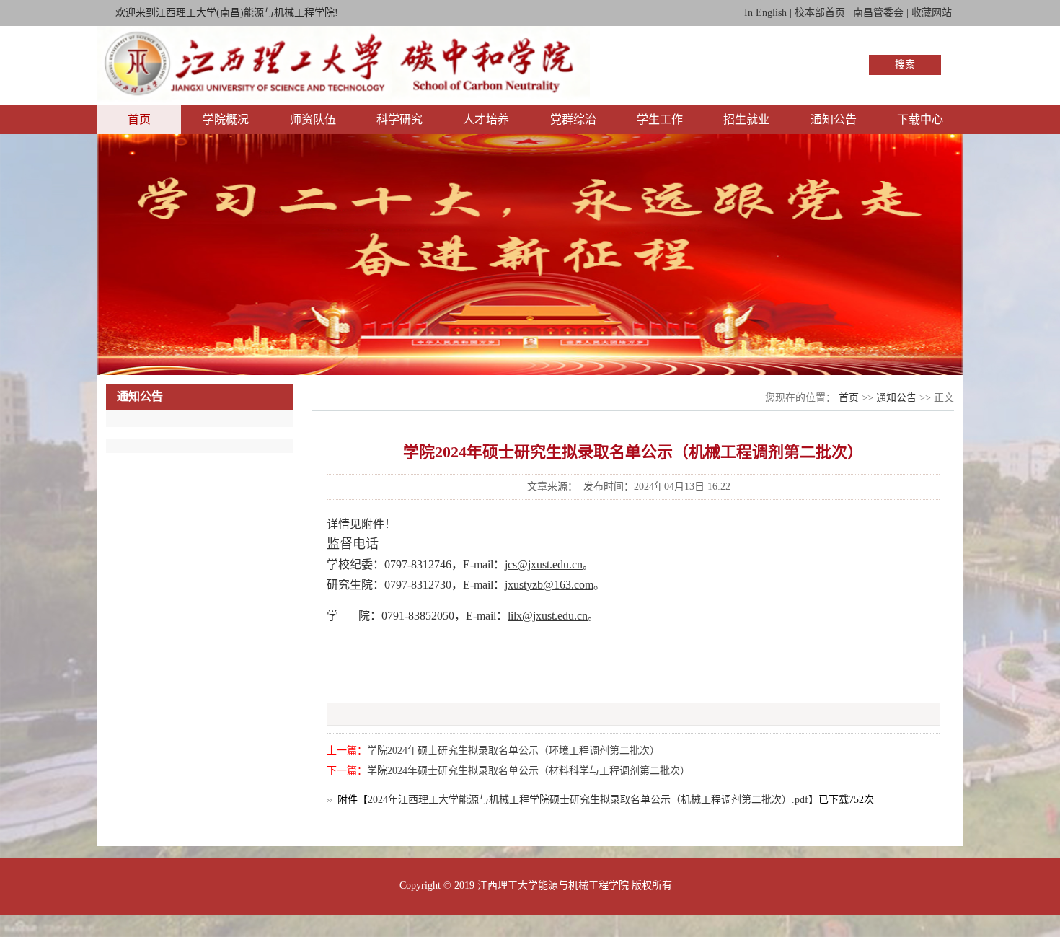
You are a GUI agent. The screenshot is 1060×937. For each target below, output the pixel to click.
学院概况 (226, 119)
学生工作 (660, 119)
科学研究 (399, 119)
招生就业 (746, 119)
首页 (139, 119)
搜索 (905, 64)
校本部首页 (820, 12)
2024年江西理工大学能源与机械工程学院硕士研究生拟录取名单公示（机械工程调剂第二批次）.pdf (588, 799)
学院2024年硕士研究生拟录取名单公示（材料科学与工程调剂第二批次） (528, 770)
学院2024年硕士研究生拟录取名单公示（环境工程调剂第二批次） (513, 750)
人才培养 (486, 119)
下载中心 (920, 119)
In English (765, 12)
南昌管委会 (878, 12)
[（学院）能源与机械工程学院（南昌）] (343, 100)
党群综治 (573, 119)
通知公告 (834, 119)
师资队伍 (313, 119)
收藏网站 (931, 12)
